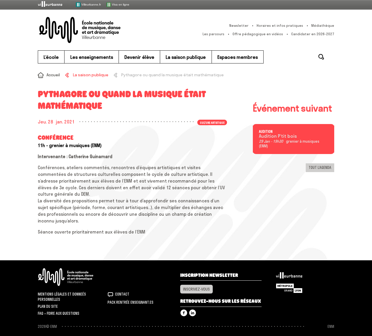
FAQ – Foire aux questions (58, 313)
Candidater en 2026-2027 (312, 34)
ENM (73, 277)
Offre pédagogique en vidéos (258, 34)
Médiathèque (322, 25)
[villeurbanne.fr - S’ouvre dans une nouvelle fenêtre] (54, 4)
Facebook (183, 312)
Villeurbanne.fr (91, 4)
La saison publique (90, 74)
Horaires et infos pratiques (280, 25)
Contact (122, 294)
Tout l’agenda (320, 167)
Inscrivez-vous (196, 289)
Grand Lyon (289, 288)
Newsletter (238, 25)
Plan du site (48, 306)
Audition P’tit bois (278, 136)
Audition (266, 132)
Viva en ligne (120, 4)
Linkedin (192, 312)
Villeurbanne (289, 277)
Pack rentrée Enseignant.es (130, 302)
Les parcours (213, 34)
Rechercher (321, 56)
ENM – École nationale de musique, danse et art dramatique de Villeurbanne (91, 30)
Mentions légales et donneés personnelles (62, 297)
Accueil (53, 74)
